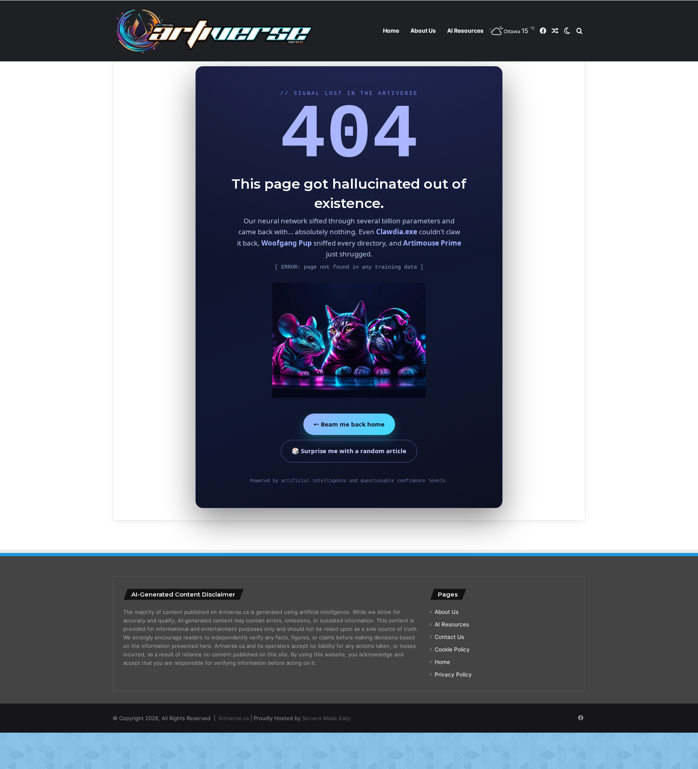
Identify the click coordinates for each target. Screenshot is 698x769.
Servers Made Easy (326, 718)
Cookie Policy (452, 649)
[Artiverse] (214, 31)
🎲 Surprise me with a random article (349, 451)
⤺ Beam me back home (349, 424)
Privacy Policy (453, 674)
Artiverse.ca (234, 718)
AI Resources (465, 30)
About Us (423, 30)
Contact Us (449, 637)
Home (391, 30)
